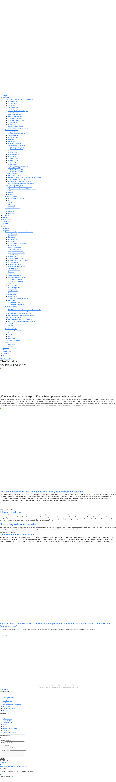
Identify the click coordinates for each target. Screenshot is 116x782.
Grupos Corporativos (16, 149)
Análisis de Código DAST (17, 172)
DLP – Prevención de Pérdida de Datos (19, 179)
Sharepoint (11, 139)
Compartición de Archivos (15, 132)
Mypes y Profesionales (14, 115)
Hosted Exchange (13, 135)
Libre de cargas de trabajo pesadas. (18, 524)
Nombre (3, 735)
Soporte (5, 724)
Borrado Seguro (12, 164)
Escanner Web (12, 162)
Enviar (2, 758)
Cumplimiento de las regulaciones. (18, 534)
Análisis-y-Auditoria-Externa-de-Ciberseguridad (22, 189)
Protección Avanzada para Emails (17, 175)
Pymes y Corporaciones (15, 116)
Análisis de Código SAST (17, 170)
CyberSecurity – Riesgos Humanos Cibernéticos (19, 99)
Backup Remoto (7, 699)
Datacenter (6, 215)
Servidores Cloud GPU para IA (16, 198)
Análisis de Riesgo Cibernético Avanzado (20, 187)
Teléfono (2, 740)
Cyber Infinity (12, 109)
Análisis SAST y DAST (14, 168)
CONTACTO (4, 689)
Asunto (2, 745)
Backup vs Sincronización (15, 126)
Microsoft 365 (9, 191)
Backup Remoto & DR (11, 113)
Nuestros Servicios (8, 697)
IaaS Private (11, 212)
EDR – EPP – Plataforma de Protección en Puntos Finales (24, 177)
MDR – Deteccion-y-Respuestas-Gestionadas (21, 183)
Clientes (5, 217)
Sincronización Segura (9, 708)
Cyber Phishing (12, 103)
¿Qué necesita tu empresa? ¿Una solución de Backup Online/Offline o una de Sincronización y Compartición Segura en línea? (55, 625)
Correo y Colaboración (11, 130)
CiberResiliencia (12, 153)
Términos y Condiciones (10, 728)
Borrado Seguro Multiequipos (19, 166)
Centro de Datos (7, 721)
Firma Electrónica (13, 158)
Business (10, 193)
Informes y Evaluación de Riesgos (18, 111)
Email (2, 738)
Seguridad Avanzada (11, 174)
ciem (12, 776)
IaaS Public (11, 213)
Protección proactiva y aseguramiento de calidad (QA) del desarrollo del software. (42, 491)
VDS (9, 204)
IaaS (6, 210)
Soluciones (6, 97)
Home (4, 94)
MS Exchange (6, 706)
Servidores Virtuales (11, 196)
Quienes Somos (7, 719)
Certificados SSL (12, 156)
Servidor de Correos (14, 137)
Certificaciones (7, 219)
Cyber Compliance (13, 107)
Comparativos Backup (14, 143)
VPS (9, 200)
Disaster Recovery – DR (14, 122)
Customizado (11, 206)
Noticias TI (6, 221)
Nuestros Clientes (8, 723)
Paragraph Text (5, 750)
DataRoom (6, 703)
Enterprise (11, 194)
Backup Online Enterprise (15, 118)
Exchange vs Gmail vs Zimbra (16, 134)
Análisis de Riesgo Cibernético (14, 185)
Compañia (6, 96)
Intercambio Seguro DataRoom (17, 145)
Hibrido (10, 202)
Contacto (5, 223)
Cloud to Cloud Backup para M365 (18, 128)
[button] (41, 686)
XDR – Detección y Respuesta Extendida (19, 181)
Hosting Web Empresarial (12, 208)
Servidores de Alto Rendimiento (12, 705)
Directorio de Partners (9, 732)
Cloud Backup (12, 124)
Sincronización (12, 141)
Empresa (3, 743)
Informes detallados (10, 511)
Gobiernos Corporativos (17, 147)
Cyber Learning (12, 101)
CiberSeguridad (9, 151)
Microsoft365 (6, 710)
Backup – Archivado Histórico (16, 120)
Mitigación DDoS (13, 160)
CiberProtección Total (14, 154)
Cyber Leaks (11, 105)
